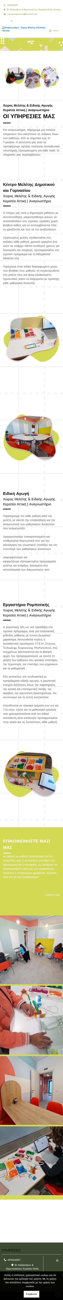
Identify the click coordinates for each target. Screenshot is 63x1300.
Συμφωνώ (31, 1294)
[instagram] (12, 21)
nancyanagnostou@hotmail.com (22, 14)
